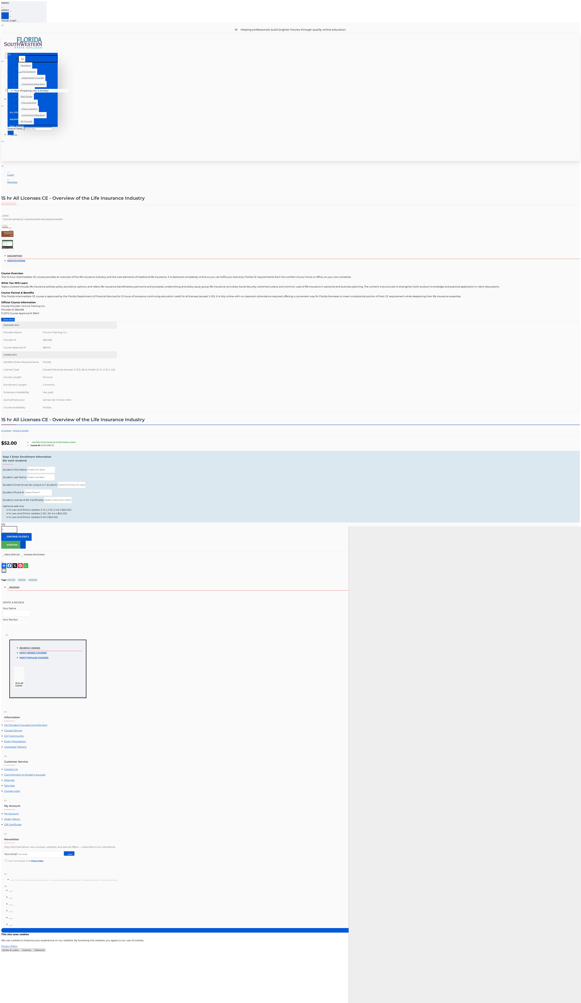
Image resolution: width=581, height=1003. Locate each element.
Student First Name (15, 469)
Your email (10, 854)
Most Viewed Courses (33, 652)
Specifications (16, 260)
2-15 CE (21, 580)
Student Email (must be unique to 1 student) (30, 484)
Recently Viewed (30, 648)
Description (14, 255)
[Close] (2, 6)
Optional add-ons (13, 506)
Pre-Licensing (28, 102)
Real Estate (26, 96)
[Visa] (11, 889)
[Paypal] (11, 916)
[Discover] (11, 910)
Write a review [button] (21, 430)
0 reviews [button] (6, 430)
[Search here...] (6, 56)
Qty (3, 524)
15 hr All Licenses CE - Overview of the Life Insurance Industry (33, 219)
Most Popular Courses (34, 657)
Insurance (26, 65)
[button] (8, 319)
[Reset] (5, 15)
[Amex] (11, 903)
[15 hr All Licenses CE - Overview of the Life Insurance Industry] (21, 674)
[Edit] (2, 25)
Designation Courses (32, 77)
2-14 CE (11, 580)
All (22, 58)
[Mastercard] (11, 896)
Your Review (10, 619)
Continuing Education (33, 84)
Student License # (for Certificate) (23, 499)
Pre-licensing (28, 71)
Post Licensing (29, 108)
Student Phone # (13, 492)
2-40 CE (33, 580)
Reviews (14, 587)
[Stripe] (11, 923)
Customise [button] (26, 950)
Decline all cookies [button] (10, 950)
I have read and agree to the (25, 861)
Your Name (9, 608)
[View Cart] (6, 90)
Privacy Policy (9, 946)
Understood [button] (39, 950)
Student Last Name (14, 477)
